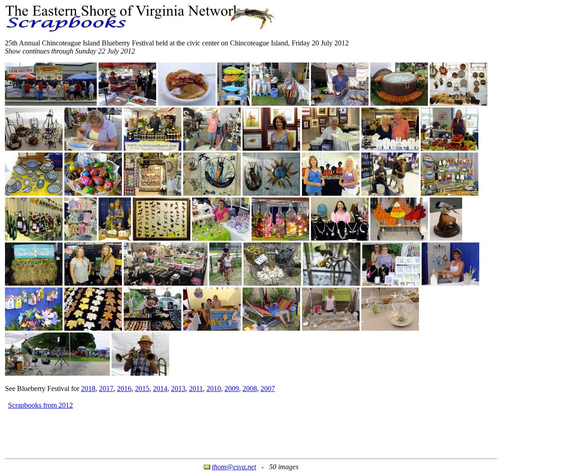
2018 (88, 388)
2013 (178, 388)
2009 (232, 388)
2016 (124, 388)
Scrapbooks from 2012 (40, 405)
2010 (214, 388)
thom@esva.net (234, 467)
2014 (160, 388)
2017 (106, 388)
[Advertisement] (169, 431)
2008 (250, 388)
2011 (196, 388)
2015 (142, 388)
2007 (268, 388)
